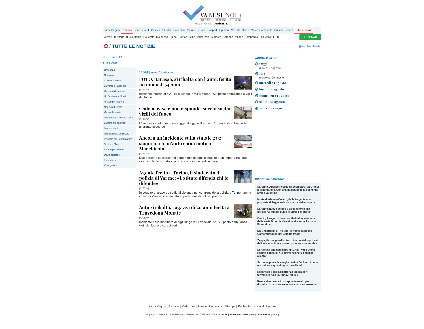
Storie (245, 30)
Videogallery (110, 165)
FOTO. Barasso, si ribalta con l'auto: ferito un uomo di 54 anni (185, 81)
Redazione (188, 306)
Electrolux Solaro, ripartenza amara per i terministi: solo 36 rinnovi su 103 (282, 273)
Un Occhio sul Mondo (115, 96)
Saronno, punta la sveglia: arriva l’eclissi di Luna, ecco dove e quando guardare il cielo (287, 264)
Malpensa (162, 37)
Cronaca (127, 30)
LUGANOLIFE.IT (269, 37)
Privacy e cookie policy (242, 314)
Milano (239, 37)
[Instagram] (277, 46)
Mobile (316, 46)
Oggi (263, 64)
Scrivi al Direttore (265, 306)
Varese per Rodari (113, 149)
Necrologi (109, 75)
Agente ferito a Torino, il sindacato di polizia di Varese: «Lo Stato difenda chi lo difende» (184, 177)
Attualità (167, 30)
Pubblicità (244, 306)
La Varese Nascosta (115, 85)
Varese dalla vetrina (114, 91)
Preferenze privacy (268, 314)
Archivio (306, 46)
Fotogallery (110, 160)
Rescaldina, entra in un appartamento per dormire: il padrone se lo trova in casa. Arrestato (287, 283)
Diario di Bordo (112, 154)
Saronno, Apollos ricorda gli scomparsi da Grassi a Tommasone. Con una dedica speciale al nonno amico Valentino (288, 189)
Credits (223, 314)
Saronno (228, 37)
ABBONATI (310, 37)
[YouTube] (282, 46)
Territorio (119, 37)
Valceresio (203, 37)
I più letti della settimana (116, 133)
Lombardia (251, 37)
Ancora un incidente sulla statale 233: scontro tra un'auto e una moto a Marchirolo (180, 143)
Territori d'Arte (111, 144)
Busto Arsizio (134, 37)
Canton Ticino (186, 37)
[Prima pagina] (106, 46)
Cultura (278, 30)
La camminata (111, 128)
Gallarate (148, 37)
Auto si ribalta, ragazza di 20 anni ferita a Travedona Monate (184, 209)
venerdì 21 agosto (272, 108)
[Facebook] (271, 46)
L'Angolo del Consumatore (118, 139)
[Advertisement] (288, 144)
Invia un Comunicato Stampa (216, 306)
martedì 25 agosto (272, 82)
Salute (191, 30)
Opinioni (224, 30)
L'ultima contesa (112, 80)
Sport (137, 30)
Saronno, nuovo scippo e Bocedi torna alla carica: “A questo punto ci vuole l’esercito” (284, 210)
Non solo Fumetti (113, 107)
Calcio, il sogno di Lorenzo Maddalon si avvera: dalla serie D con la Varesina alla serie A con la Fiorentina (286, 221)
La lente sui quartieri (114, 123)
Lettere (289, 30)
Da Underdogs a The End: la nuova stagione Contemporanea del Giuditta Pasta (284, 232)
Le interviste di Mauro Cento (119, 117)
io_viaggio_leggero (114, 101)
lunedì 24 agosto (271, 89)
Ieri (262, 73)
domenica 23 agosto (274, 95)
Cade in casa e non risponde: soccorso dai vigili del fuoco (184, 111)
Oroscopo (109, 70)
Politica (155, 30)
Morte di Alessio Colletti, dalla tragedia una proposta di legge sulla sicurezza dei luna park (286, 201)
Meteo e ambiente (262, 30)
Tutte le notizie (303, 30)
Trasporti (212, 30)
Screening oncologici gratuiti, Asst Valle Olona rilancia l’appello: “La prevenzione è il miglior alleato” (286, 253)
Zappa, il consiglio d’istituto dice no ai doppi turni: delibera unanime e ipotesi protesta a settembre (287, 242)
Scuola (201, 30)
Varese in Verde (112, 112)
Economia (179, 30)
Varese (108, 37)
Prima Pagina (112, 30)
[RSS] (287, 46)
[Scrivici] (295, 46)
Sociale (235, 30)
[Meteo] (291, 46)
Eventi (146, 30)
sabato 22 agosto (272, 101)
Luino (173, 37)
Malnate (216, 37)
